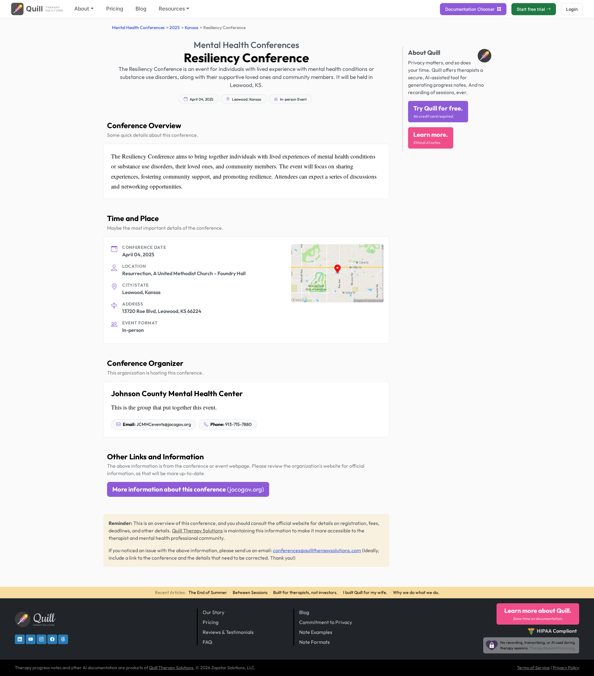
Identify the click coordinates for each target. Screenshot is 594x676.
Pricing (114, 9)
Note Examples (315, 632)
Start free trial (531, 9)
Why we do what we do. (416, 592)
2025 (175, 27)
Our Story (213, 612)
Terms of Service (533, 667)
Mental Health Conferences (138, 27)
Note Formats (314, 642)
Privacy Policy (566, 667)
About (81, 9)
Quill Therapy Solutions (197, 530)
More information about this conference (188, 489)
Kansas (191, 27)
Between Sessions (250, 592)
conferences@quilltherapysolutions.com (317, 550)
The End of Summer (207, 592)
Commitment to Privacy (325, 622)
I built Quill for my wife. (365, 592)
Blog (141, 9)
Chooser (470, 9)
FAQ (207, 642)
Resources (172, 9)
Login (572, 9)
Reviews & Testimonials (228, 632)
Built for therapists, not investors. (305, 592)
